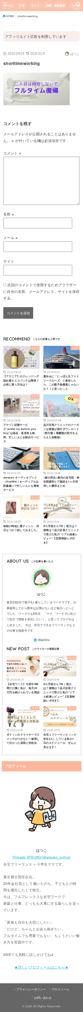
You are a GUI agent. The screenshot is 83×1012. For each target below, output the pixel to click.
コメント (12, 153)
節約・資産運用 (55, 5)
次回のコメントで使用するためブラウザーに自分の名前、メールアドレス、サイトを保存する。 (41, 291)
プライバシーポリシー (31, 989)
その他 (76, 5)
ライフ (35, 5)
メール (10, 237)
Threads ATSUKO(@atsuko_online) (41, 857)
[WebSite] (41, 640)
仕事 (22, 5)
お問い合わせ (43, 998)
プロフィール (60, 989)
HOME (10, 16)
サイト (8, 261)
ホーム (8, 5)
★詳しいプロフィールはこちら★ (41, 967)
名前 (8, 214)
